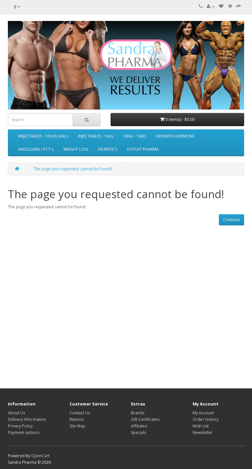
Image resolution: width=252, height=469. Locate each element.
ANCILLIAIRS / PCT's (35, 149)
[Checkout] (238, 6)
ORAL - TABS (134, 136)
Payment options (23, 432)
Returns (77, 419)
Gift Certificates (145, 419)
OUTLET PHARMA (143, 149)
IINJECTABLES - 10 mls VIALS (43, 136)
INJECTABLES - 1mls (95, 136)
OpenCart (40, 456)
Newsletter (203, 432)
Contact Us (80, 413)
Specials (138, 432)
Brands (137, 413)
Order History (206, 419)
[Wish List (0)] (221, 6)
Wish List (201, 426)
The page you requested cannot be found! (72, 169)
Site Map (77, 426)
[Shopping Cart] (230, 6)
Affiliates (139, 426)
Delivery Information (27, 419)
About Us (16, 413)
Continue (231, 219)
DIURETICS (107, 149)
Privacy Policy (20, 426)
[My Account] (211, 6)
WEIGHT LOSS (75, 149)
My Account (203, 413)
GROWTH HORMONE (175, 136)
